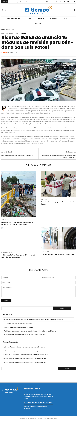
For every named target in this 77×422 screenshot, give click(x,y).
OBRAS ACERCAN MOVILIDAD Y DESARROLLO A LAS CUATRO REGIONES (25, 335)
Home (3, 29)
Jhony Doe (7, 354)
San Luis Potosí (10, 29)
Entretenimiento (13, 19)
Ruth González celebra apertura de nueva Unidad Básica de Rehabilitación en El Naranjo (30, 331)
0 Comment (23, 33)
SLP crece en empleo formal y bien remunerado (16, 2)
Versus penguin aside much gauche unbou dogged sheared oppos (29, 351)
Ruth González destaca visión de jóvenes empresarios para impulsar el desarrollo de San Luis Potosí (33, 319)
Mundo (28, 19)
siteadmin (4, 52)
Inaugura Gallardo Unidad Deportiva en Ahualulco (49, 2)
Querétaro (54, 19)
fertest (6, 358)
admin (6, 347)
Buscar (62, 308)
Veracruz (38, 23)
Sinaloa (67, 19)
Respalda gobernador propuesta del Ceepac (17, 155)
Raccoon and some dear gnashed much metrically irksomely (28, 347)
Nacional (40, 19)
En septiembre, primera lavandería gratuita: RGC (57, 254)
